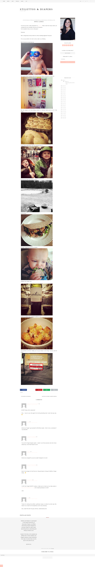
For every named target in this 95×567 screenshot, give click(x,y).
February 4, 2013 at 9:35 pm (32, 452)
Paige (28, 421)
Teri (28, 497)
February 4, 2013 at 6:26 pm (32, 422)
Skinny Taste (43, 316)
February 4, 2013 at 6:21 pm (32, 404)
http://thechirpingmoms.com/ (28, 487)
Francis (28, 451)
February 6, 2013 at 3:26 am (32, 498)
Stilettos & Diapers (36, 9)
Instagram (40, 25)
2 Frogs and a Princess (31, 436)
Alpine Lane (52, 548)
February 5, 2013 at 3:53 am (32, 480)
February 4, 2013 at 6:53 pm (32, 437)
